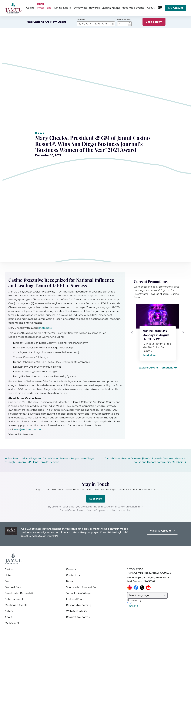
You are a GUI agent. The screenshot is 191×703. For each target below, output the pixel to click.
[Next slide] (183, 332)
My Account (175, 7)
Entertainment (110, 7)
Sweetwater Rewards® (19, 593)
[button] (130, 22)
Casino (9, 569)
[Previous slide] (132, 332)
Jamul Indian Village (78, 593)
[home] (13, 7)
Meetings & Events (16, 605)
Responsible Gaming (78, 605)
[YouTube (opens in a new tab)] (148, 587)
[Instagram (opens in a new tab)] (129, 587)
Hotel (8, 575)
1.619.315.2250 (135, 569)
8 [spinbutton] (79, 23)
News (40, 132)
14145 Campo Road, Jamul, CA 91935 (149, 572)
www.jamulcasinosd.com (28, 429)
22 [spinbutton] (82, 23)
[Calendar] (112, 23)
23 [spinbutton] (99, 23)
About (8, 617)
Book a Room (154, 21)
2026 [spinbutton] (88, 23)
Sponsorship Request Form (82, 587)
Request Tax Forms (78, 617)
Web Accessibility (76, 611)
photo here (45, 327)
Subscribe (95, 498)
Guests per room (124, 19)
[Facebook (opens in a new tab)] (136, 587)
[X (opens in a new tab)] (142, 587)
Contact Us (73, 575)
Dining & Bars (13, 587)
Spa (7, 581)
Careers (71, 569)
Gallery (9, 611)
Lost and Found (75, 599)
